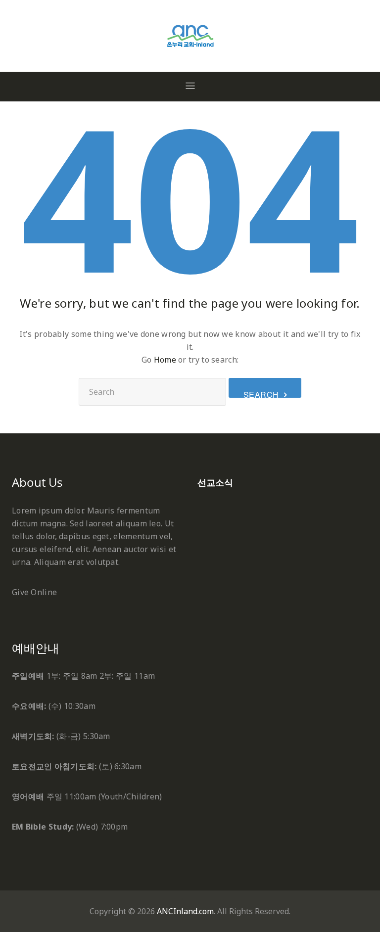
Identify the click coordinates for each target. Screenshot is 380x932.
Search (261, 393)
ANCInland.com (185, 911)
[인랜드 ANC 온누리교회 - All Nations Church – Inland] (190, 12)
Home (165, 359)
